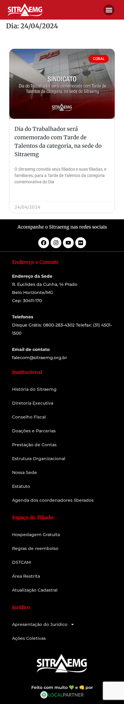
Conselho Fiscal (29, 417)
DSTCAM (21, 562)
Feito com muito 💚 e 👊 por (62, 687)
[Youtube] (68, 242)
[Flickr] (80, 242)
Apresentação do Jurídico (39, 624)
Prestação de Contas (34, 444)
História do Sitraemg (34, 389)
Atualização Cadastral (34, 590)
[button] (109, 10)
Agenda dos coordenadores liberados (53, 500)
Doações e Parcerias (34, 431)
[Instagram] (56, 242)
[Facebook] (43, 242)
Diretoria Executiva (32, 403)
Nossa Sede (24, 472)
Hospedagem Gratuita (36, 534)
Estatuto (21, 486)
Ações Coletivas (29, 638)
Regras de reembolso (35, 548)
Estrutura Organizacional (38, 458)
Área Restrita (26, 576)
